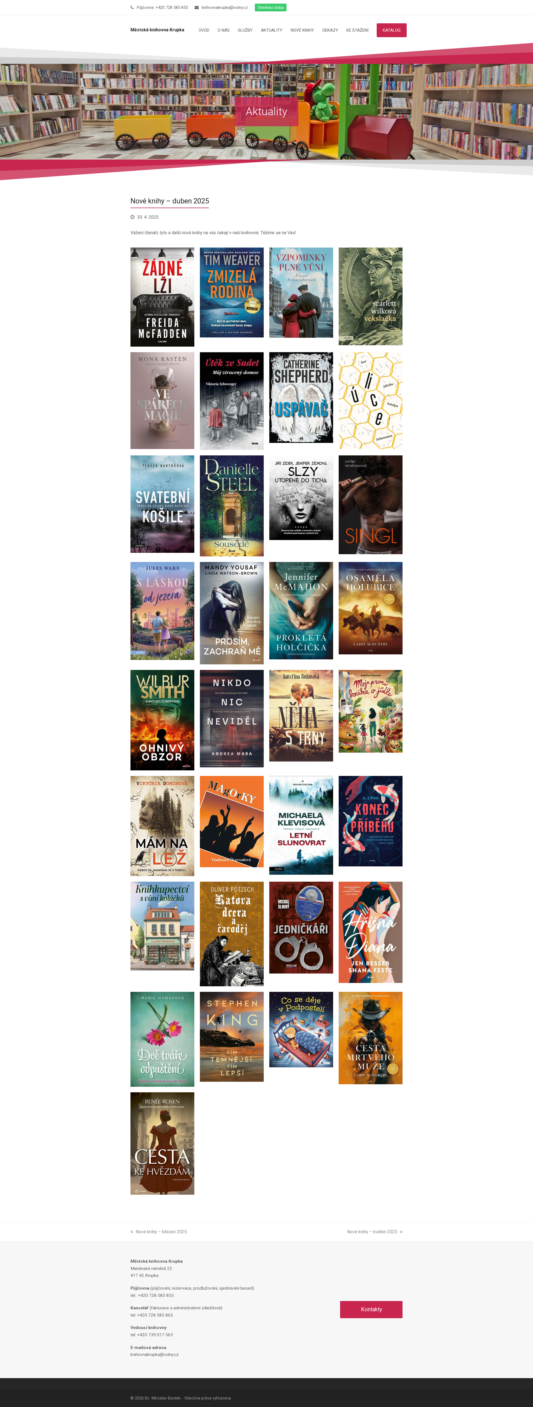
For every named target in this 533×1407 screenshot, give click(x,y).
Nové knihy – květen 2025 (372, 1231)
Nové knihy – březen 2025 (161, 1231)
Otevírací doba (271, 7)
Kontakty (371, 1309)
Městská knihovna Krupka (157, 29)
